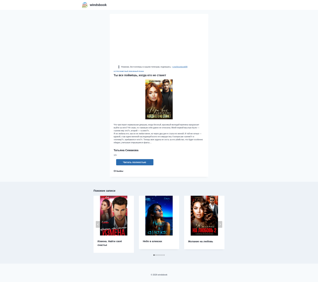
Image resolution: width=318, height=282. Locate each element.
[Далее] (220, 224)
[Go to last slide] (98, 224)
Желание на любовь (200, 241)
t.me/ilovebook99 (179, 67)
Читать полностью (134, 162)
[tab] (154, 255)
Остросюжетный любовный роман (129, 71)
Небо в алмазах (152, 241)
